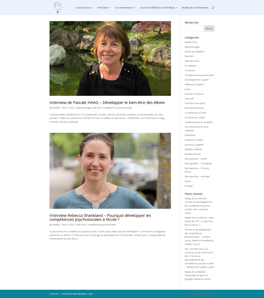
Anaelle (56, 107)
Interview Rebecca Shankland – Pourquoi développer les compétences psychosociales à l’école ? (100, 217)
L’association (82, 7)
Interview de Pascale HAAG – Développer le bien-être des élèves (107, 102)
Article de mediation (194, 51)
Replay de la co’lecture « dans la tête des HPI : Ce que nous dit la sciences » (199, 221)
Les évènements (124, 7)
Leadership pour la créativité (199, 122)
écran (187, 89)
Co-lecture (190, 70)
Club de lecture (192, 60)
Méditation (190, 135)
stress (188, 181)
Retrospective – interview (197, 176)
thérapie (189, 185)
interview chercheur (194, 108)
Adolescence (191, 42)
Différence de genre (194, 84)
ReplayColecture (193, 154)
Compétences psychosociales (117, 107)
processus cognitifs (194, 144)
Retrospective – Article (196, 158)
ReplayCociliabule (193, 149)
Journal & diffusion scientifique (158, 7)
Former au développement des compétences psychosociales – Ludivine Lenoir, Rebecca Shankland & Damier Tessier (199, 237)
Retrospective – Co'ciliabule (198, 163)
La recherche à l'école (195, 112)
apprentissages (84, 107)
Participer (102, 7)
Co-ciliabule (190, 65)
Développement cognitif (197, 79)
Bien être (97, 107)
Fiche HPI (189, 98)
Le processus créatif (195, 117)
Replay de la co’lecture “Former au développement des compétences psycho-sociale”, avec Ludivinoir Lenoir (198, 205)
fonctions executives (195, 103)
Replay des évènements (195, 7)
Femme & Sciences (194, 93)
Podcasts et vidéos (194, 139)
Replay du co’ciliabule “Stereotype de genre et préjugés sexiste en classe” (198, 275)
